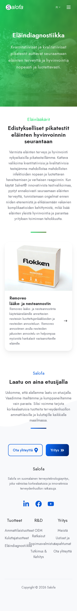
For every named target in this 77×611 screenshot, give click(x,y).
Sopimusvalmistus (42, 543)
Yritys (55, 450)
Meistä (63, 530)
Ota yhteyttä (23, 450)
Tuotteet (14, 520)
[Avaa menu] (68, 7)
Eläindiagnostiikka (18, 545)
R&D (38, 520)
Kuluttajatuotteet (17, 538)
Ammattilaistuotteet (19, 530)
